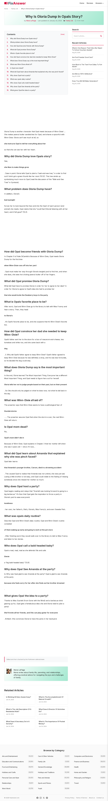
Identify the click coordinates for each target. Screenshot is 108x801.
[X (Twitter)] (44, 798)
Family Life (14, 8)
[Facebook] (37, 798)
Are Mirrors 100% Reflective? (82, 74)
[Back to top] (103, 797)
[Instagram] (41, 798)
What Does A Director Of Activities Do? (52, 710)
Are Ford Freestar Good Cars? (82, 57)
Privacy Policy (69, 798)
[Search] (101, 36)
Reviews (90, 3)
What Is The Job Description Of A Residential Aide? (18, 710)
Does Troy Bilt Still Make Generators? (85, 81)
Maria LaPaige (31, 21)
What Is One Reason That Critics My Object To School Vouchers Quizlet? (87, 49)
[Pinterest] (47, 798)
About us (92, 798)
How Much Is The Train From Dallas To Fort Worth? (87, 66)
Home (82, 3)
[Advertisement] (36, 113)
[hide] (62, 34)
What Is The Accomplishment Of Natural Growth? (51, 698)
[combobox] (88, 36)
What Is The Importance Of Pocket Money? (52, 722)
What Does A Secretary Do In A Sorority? (17, 722)
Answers (99, 3)
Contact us (100, 798)
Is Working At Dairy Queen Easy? (18, 697)
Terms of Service (81, 798)
